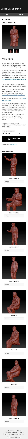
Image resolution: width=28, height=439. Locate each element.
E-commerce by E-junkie (14, 437)
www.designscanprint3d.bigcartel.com (13, 95)
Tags (7, 14)
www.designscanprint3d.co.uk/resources (14, 79)
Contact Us (13, 144)
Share (21, 14)
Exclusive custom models (16, 434)
